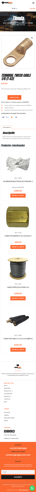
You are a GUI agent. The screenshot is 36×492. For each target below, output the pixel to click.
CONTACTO (7, 399)
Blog (5, 402)
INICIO (5, 385)
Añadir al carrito (14, 97)
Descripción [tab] (6, 127)
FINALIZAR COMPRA (9, 418)
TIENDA (6, 420)
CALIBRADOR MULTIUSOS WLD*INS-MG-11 (18, 181)
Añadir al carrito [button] (18, 195)
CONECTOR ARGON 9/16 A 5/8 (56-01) (18, 236)
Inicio (4, 23)
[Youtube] (13, 431)
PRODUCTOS (7, 391)
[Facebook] (5, 431)
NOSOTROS (7, 388)
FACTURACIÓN (8, 394)
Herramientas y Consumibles (16, 23)
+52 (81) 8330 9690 (18, 448)
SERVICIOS (7, 396)
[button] (33, 2)
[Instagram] (8, 431)
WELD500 (20, 187)
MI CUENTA (7, 412)
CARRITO (6, 415)
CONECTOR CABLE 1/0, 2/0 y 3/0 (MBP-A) (18, 339)
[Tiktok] (10, 431)
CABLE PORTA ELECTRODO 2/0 (18, 287)
